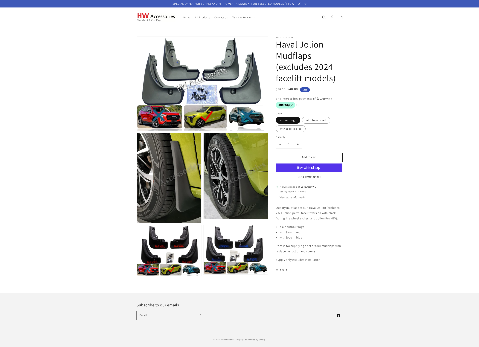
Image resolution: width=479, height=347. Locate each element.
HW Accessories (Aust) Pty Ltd (234, 339)
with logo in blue (291, 129)
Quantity (280, 137)
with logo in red (316, 120)
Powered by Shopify (257, 339)
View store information (293, 197)
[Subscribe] (200, 315)
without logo (288, 120)
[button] (324, 17)
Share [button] (283, 269)
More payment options (309, 176)
